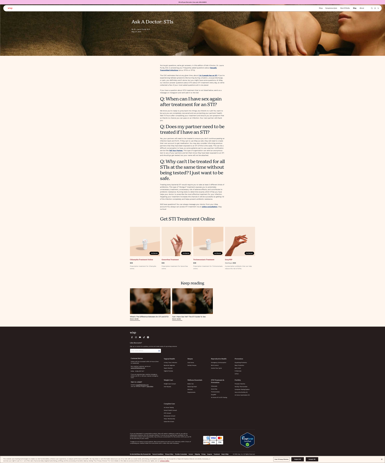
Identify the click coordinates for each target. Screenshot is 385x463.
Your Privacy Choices (281, 459)
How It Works (345, 8)
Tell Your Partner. (176, 150)
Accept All (312, 459)
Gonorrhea (214, 389)
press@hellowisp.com (142, 385)
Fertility (238, 380)
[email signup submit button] (159, 351)
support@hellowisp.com (138, 368)
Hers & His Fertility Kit (241, 392)
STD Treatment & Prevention (217, 381)
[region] (192, 459)
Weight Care (168, 380)
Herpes (190, 359)
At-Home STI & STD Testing (219, 397)
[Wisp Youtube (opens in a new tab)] (140, 337)
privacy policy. (164, 461)
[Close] (382, 459)
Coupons (209, 454)
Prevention (239, 359)
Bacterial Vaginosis (169, 365)
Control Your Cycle (216, 368)
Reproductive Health (218, 359)
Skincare (190, 389)
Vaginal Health (169, 359)
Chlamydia (214, 386)
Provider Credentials (181, 454)
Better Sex (190, 384)
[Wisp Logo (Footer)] (133, 332)
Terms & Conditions (157, 454)
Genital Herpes (191, 365)
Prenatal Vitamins (240, 384)
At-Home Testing (169, 407)
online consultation (209, 207)
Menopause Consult (169, 416)
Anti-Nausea (167, 386)
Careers (191, 454)
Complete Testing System (242, 389)
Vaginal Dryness (168, 371)
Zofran (237, 373)
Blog (354, 8)
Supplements (191, 392)
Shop (321, 8)
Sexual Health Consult (170, 410)
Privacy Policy (169, 454)
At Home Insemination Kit (242, 395)
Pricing (203, 454)
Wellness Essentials (194, 380)
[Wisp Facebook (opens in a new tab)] (132, 337)
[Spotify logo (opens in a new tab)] (148, 337)
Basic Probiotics (239, 365)
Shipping (197, 454)
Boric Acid (238, 368)
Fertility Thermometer (241, 386)
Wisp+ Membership (169, 418)
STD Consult (167, 413)
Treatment (217, 454)
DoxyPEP (213, 394)
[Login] (375, 8)
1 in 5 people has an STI (208, 75)
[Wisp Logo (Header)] (10, 8)
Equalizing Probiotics (241, 362)
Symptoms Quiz (331, 8)
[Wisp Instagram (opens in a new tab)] (136, 337)
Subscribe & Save (169, 421)
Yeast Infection (168, 368)
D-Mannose (238, 371)
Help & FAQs (224, 454)
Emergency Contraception (218, 362)
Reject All (297, 459)
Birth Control (215, 365)
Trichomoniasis (215, 392)
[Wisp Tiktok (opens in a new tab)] (144, 337)
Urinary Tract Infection (170, 362)
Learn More (150, 386)
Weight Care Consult (170, 384)
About (362, 8)
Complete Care (169, 404)
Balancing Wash (192, 386)
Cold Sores (190, 362)
